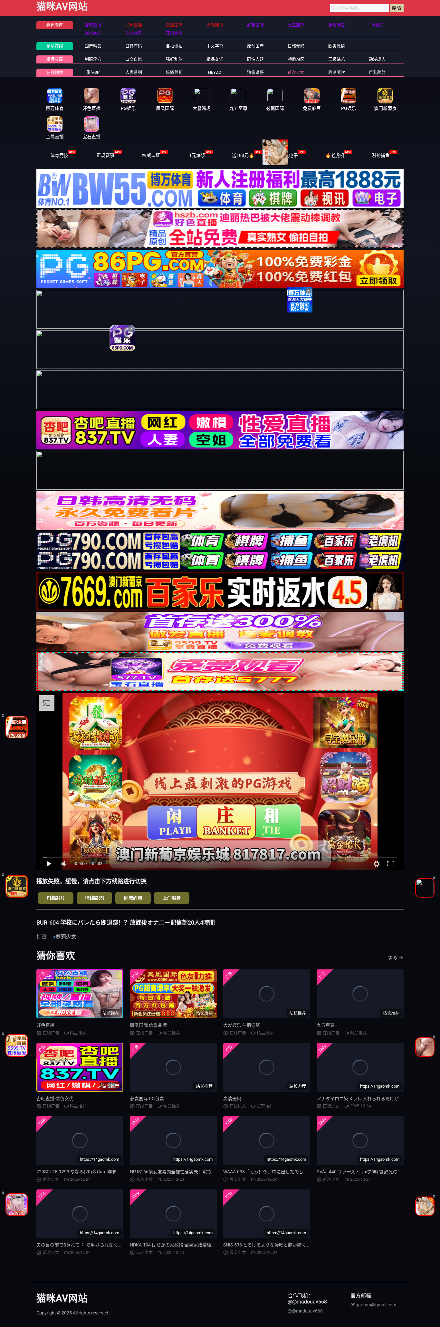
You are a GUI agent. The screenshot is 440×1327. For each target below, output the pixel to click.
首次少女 (296, 72)
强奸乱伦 (174, 59)
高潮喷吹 (336, 72)
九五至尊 (326, 1025)
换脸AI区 (296, 59)
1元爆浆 (197, 155)
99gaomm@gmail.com (373, 1304)
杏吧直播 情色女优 (54, 1098)
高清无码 (232, 1098)
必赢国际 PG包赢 (147, 1098)
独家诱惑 (255, 72)
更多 (392, 958)
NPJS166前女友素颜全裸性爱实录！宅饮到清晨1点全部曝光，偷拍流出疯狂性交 (210, 1171)
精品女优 (214, 59)
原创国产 (255, 45)
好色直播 (45, 1025)
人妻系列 (133, 72)
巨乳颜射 (377, 72)
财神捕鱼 (381, 155)
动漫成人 (377, 59)
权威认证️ (151, 155)
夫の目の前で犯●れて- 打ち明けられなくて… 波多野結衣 (92, 1244)
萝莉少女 (66, 937)
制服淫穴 (93, 59)
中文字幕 (214, 45)
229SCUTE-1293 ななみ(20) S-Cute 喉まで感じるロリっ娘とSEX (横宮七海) (111, 1171)
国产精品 (93, 45)
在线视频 (54, 72)
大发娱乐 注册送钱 (241, 1025)
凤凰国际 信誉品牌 (148, 1025)
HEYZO (214, 72)
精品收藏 (54, 59)
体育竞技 (59, 155)
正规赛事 (105, 155)
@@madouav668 (305, 1310)
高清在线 (54, 45)
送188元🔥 (243, 155)
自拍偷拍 (174, 45)
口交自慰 (133, 59)
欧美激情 (336, 45)
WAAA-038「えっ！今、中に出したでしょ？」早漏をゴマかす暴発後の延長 (299, 1171)
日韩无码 (296, 45)
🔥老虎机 (334, 155)
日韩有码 (133, 45)
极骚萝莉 (174, 72)
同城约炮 (133, 897)
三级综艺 (336, 59)
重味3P (93, 72)
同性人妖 (255, 59)
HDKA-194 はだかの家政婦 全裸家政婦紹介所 (175, 1244)
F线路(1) (55, 897)
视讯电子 (289, 155)
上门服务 (172, 897)
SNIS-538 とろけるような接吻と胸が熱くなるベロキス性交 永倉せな (292, 1244)
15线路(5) (94, 897)
